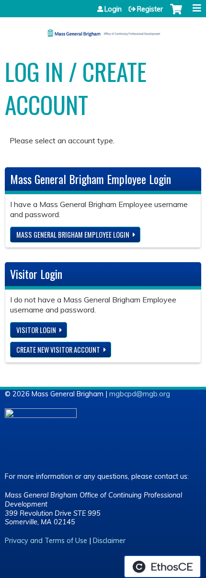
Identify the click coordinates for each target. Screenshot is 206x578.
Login (113, 9)
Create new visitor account (58, 350)
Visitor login (36, 330)
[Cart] (176, 14)
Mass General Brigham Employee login (72, 235)
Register (150, 9)
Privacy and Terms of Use (46, 540)
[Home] (103, 29)
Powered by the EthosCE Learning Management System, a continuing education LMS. (162, 566)
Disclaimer (109, 540)
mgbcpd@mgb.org (139, 394)
